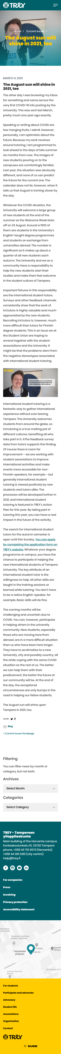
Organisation (11, 1021)
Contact (8, 1028)
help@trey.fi (11, 858)
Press (6, 887)
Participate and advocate (18, 993)
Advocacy (9, 1000)
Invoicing (9, 895)
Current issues (35, 31)
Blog (10, 726)
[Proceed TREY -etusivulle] (13, 1038)
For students (10, 986)
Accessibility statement (18, 909)
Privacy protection (15, 902)
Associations (11, 1014)
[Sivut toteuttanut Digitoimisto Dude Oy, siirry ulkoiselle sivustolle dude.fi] (30, 1046)
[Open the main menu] (55, 5)
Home (17, 31)
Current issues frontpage (19, 734)
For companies (12, 880)
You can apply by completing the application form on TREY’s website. (30, 544)
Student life (10, 1007)
